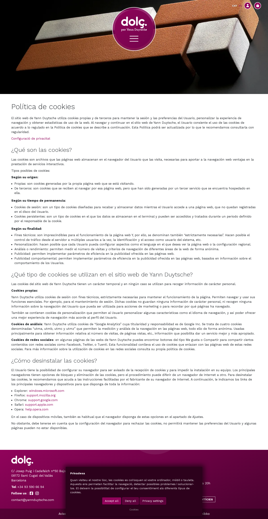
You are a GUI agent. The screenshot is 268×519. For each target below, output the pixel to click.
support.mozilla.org (41, 395)
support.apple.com (39, 404)
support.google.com (43, 400)
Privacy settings (152, 501)
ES (240, 5)
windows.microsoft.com (46, 391)
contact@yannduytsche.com (32, 500)
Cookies (134, 509)
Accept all (112, 501)
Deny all (130, 501)
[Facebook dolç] (31, 493)
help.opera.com (36, 409)
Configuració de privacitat (30, 138)
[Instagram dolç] (37, 493)
